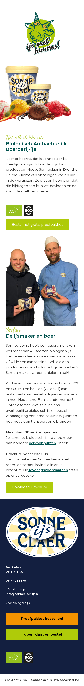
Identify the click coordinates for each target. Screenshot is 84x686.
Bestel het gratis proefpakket (37, 224)
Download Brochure (29, 487)
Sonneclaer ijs (41, 680)
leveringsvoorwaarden (48, 470)
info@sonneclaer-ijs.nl (22, 594)
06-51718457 (15, 571)
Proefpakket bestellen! (42, 619)
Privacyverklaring (66, 680)
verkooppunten (42, 443)
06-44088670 (16, 580)
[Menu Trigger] (74, 9)
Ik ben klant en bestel (42, 634)
